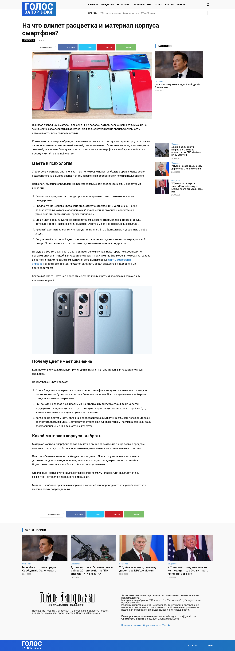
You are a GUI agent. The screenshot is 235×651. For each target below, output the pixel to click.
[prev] (206, 13)
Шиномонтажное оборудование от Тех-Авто (147, 625)
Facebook (193, 645)
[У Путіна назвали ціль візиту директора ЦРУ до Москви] (162, 169)
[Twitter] (203, 645)
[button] (208, 4)
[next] (211, 13)
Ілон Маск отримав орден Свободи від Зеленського (39, 569)
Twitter (210, 645)
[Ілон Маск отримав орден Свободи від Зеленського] (179, 64)
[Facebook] (185, 645)
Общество (29, 40)
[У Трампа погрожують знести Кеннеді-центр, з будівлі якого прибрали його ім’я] (162, 187)
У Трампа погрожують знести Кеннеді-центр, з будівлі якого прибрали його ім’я (139, 13)
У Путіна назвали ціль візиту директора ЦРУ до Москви (186, 167)
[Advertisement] (179, 116)
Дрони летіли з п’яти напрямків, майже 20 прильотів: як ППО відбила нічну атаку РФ (186, 151)
